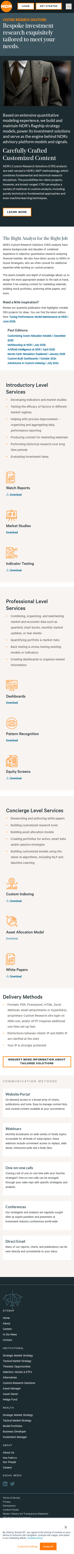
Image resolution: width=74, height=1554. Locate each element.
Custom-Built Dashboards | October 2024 (32, 359)
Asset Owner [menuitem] (10, 1394)
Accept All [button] (48, 1546)
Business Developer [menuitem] (14, 1432)
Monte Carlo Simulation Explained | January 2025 (36, 354)
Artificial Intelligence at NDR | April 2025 (31, 350)
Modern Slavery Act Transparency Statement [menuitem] (25, 1514)
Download (15, 495)
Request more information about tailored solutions (37, 1062)
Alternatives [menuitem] (10, 1378)
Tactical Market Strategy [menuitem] (17, 1361)
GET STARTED (48, 6)
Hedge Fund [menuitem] (10, 1400)
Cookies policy (34, 1537)
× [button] (66, 1526)
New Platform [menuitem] (10, 1458)
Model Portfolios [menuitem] (12, 1426)
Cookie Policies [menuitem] (11, 1510)
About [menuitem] (6, 1324)
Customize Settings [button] (28, 1546)
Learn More (17, 212)
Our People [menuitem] (9, 1462)
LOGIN (26, 6)
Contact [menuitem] (7, 1340)
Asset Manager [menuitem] (12, 1389)
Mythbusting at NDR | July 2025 (27, 345)
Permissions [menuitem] (9, 1506)
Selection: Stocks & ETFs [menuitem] (17, 1372)
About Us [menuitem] (8, 1453)
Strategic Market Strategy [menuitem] (18, 1356)
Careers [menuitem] (7, 1329)
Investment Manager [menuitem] (15, 1437)
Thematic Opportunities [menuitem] (17, 1367)
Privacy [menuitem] (6, 1502)
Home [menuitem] (6, 1318)
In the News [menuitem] (10, 1335)
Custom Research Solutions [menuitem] (19, 1383)
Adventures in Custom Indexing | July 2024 (33, 363)
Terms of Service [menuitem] (11, 1498)
